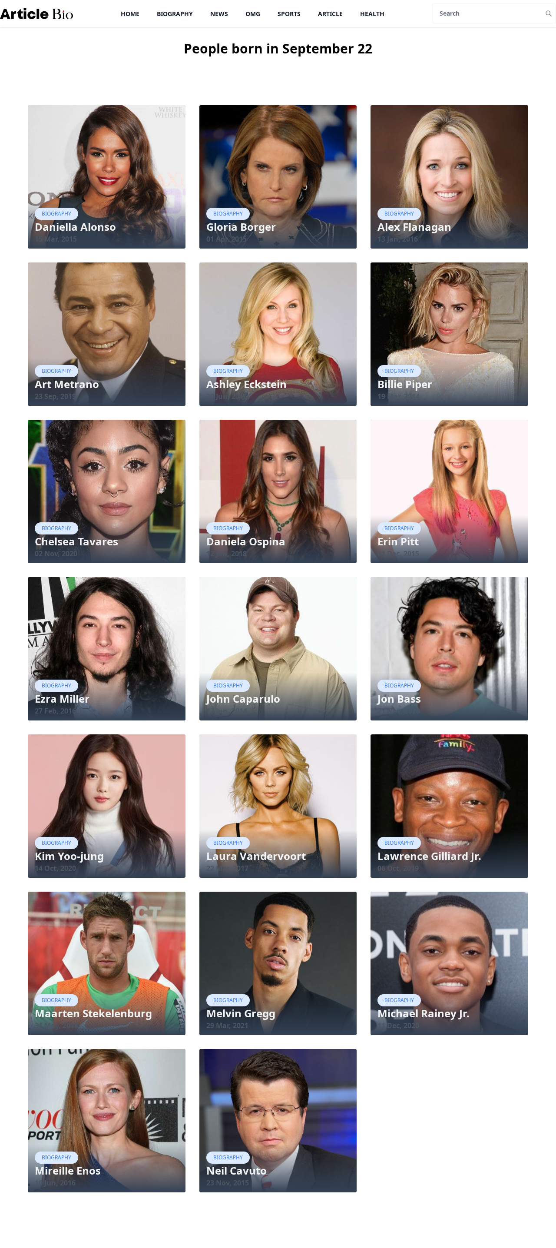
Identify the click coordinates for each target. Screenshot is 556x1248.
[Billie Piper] (449, 334)
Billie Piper (404, 384)
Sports (289, 14)
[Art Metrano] (106, 334)
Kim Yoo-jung (69, 856)
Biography (175, 14)
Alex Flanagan (414, 226)
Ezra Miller (62, 698)
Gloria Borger (241, 226)
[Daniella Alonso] (106, 177)
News (219, 14)
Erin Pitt (398, 541)
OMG (252, 14)
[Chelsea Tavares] (106, 491)
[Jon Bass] (449, 648)
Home (130, 14)
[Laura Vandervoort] (278, 806)
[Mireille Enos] (106, 1120)
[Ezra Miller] (106, 648)
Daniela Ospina (245, 541)
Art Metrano (67, 384)
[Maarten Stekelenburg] (106, 963)
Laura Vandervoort (256, 856)
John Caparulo (243, 698)
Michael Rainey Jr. (423, 1013)
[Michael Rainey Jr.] (449, 963)
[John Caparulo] (278, 648)
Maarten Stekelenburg (93, 1013)
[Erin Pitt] (449, 491)
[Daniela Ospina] (278, 491)
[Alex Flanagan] (449, 177)
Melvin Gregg (240, 1013)
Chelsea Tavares (76, 541)
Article (330, 14)
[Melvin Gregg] (278, 963)
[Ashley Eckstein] (278, 334)
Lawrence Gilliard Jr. (429, 856)
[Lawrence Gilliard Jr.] (449, 806)
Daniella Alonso (75, 226)
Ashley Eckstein (246, 384)
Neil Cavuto (236, 1170)
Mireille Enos (68, 1170)
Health (372, 14)
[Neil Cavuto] (278, 1120)
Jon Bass (399, 698)
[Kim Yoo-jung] (106, 806)
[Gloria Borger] (278, 177)
